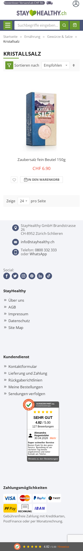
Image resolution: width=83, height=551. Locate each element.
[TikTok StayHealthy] (48, 276)
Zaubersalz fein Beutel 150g (41, 159)
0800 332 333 (46, 250)
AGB (12, 307)
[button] (14, 179)
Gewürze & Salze (60, 36)
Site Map (15, 327)
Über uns (16, 300)
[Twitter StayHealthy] (15, 276)
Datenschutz (19, 320)
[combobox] (41, 25)
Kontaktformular (22, 366)
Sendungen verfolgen (26, 393)
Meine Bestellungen (25, 386)
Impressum (18, 313)
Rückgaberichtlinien (25, 380)
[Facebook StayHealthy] (6, 276)
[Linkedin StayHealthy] (40, 276)
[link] (9, 65)
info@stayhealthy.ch (37, 241)
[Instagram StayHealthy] (23, 276)
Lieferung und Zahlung (27, 373)
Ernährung (32, 36)
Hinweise (63, 546)
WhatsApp (38, 254)
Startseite (10, 36)
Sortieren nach (26, 65)
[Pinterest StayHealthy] (32, 276)
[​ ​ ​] (7, 25)
